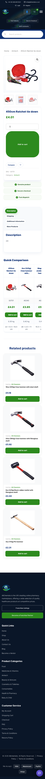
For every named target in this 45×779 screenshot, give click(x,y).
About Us (5, 640)
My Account (6, 711)
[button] (37, 59)
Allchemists (13, 756)
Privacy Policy (7, 729)
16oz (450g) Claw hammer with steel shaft (22, 387)
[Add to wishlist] (20, 165)
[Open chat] (39, 773)
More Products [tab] (12, 226)
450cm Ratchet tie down (11, 270)
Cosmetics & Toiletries (10, 684)
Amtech (15, 51)
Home (6, 51)
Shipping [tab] (10, 216)
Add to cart (22, 144)
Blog (3, 649)
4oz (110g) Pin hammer (14, 542)
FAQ (3, 724)
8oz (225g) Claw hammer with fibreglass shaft (26, 270)
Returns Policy (7, 738)
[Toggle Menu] (41, 11)
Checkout (5, 720)
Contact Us (6, 644)
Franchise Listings (22, 608)
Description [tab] (11, 211)
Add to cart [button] (12, 315)
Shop (4, 635)
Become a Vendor (9, 653)
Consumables (7, 689)
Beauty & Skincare (9, 680)
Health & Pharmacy (9, 693)
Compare (11, 165)
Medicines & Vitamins (10, 671)
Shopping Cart (7, 715)
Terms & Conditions (9, 733)
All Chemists (15, 384)
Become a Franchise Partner (22, 615)
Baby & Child (7, 698)
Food (4, 666)
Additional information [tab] (15, 221)
